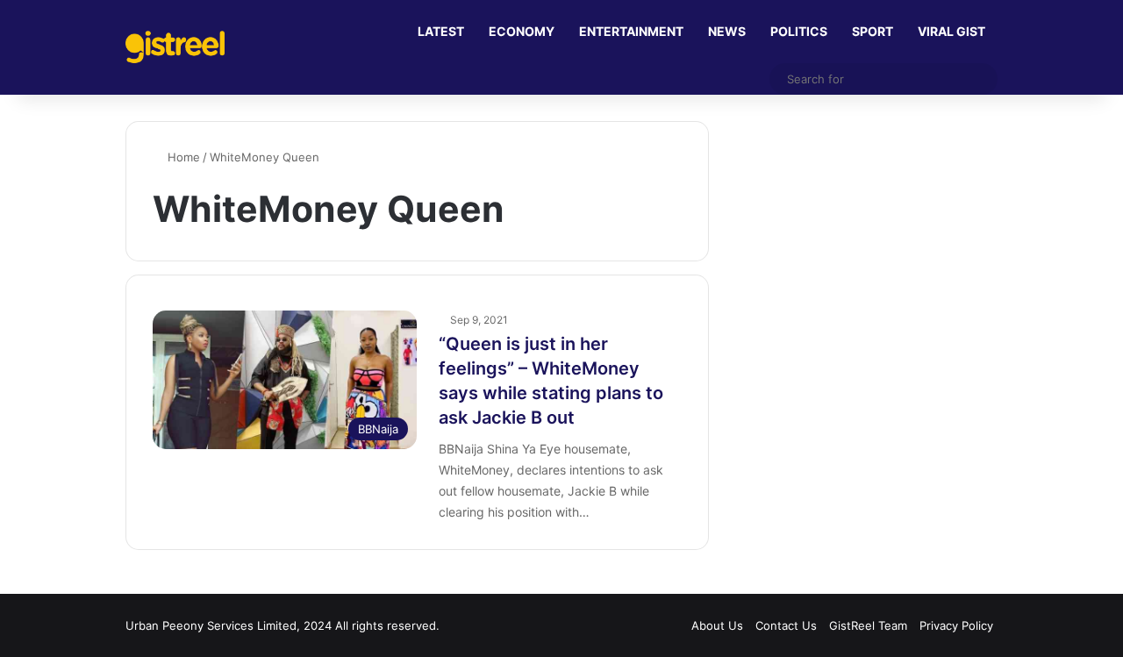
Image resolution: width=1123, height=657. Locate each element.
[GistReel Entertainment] (175, 47)
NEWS (727, 31)
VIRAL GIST (951, 31)
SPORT (872, 31)
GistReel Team (868, 625)
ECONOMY (521, 31)
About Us (717, 625)
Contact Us (786, 625)
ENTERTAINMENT (631, 31)
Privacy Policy (956, 625)
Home (182, 157)
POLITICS (798, 31)
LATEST (441, 31)
